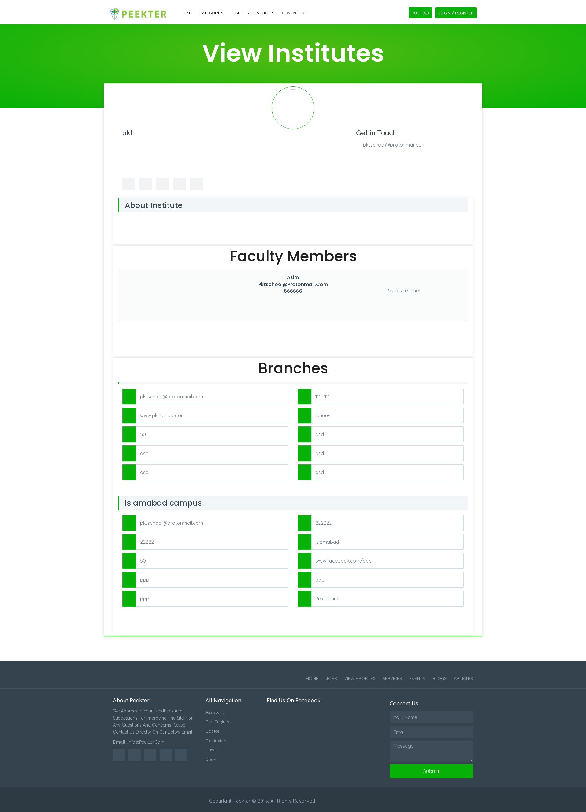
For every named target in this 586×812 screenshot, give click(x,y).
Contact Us (294, 12)
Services (392, 678)
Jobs (331, 678)
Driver (211, 749)
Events (417, 678)
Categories (211, 12)
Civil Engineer (218, 721)
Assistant (214, 712)
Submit (431, 771)
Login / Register (456, 12)
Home (186, 12)
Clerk (210, 759)
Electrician (215, 740)
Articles (265, 12)
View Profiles (359, 678)
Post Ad (420, 12)
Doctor (212, 731)
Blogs (242, 12)
